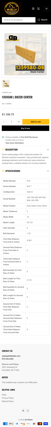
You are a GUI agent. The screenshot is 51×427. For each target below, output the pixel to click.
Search (44, 20)
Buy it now (25, 128)
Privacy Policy (8, 398)
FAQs (4, 395)
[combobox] (25, 20)
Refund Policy (8, 401)
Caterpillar (6, 92)
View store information (14, 143)
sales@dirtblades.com (11, 356)
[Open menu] (46, 8)
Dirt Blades (29, 420)
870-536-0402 (8, 359)
